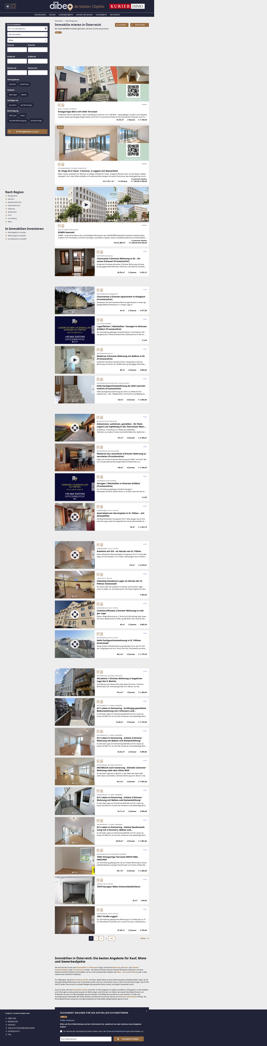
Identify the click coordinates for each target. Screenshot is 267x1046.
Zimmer (135, 967)
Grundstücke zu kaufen (17, 239)
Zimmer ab (11, 68)
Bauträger (115, 15)
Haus (126, 967)
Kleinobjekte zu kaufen (17, 232)
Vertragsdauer (13, 79)
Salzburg (11, 209)
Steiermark (12, 212)
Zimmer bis (32, 68)
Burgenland (12, 196)
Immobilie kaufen (81, 980)
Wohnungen (40, 15)
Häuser (52, 15)
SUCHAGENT (122, 25)
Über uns (12, 1018)
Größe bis (32, 56)
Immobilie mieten (80, 990)
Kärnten (11, 199)
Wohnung (116, 967)
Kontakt (11, 1025)
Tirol (9, 215)
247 (111, 938)
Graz (124, 972)
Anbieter (10, 90)
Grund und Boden (84, 15)
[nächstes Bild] (93, 262)
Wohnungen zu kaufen (17, 236)
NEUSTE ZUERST (140, 25)
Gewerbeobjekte (66, 15)
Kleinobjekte (101, 15)
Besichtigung (12, 111)
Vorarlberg (12, 218)
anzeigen (27, 131)
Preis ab (10, 45)
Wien (10, 222)
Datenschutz (14, 1031)
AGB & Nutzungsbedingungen (21, 1028)
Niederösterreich (14, 202)
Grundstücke (78, 970)
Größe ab (11, 56)
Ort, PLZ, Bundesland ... (14, 24)
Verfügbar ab (12, 100)
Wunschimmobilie (129, 996)
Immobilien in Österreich (87, 967)
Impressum (13, 1022)
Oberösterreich (14, 205)
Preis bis (31, 45)
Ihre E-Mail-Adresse (66, 1035)
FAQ (9, 1034)
